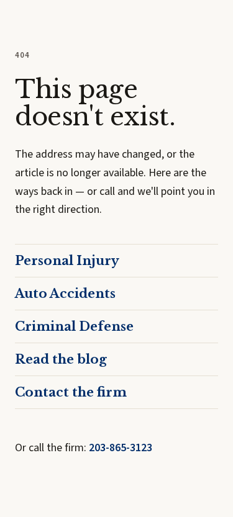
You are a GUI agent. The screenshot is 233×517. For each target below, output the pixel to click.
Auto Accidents (65, 293)
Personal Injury (67, 260)
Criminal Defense (74, 326)
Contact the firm (71, 392)
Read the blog (61, 359)
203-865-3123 (120, 448)
